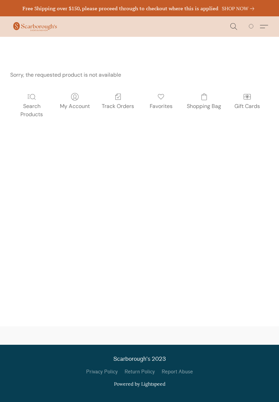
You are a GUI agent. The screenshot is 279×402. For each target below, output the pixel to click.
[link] (239, 8)
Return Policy (140, 372)
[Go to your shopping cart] (252, 26)
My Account (75, 106)
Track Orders (118, 106)
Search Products (31, 110)
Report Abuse (177, 372)
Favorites (161, 106)
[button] (35, 26)
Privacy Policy (102, 372)
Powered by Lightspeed (139, 384)
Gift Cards (247, 106)
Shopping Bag (204, 106)
